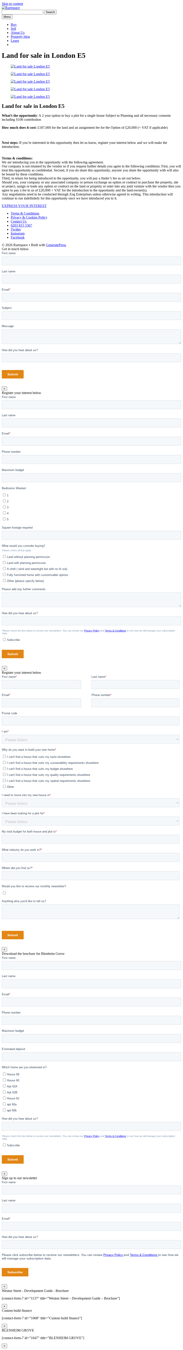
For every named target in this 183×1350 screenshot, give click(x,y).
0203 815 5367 (21, 225)
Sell (13, 28)
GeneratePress (56, 245)
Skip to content (12, 4)
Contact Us (19, 221)
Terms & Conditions (25, 213)
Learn (15, 40)
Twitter (16, 229)
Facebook (18, 237)
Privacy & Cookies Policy (29, 217)
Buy (14, 24)
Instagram (18, 233)
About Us (18, 32)
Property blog (20, 36)
